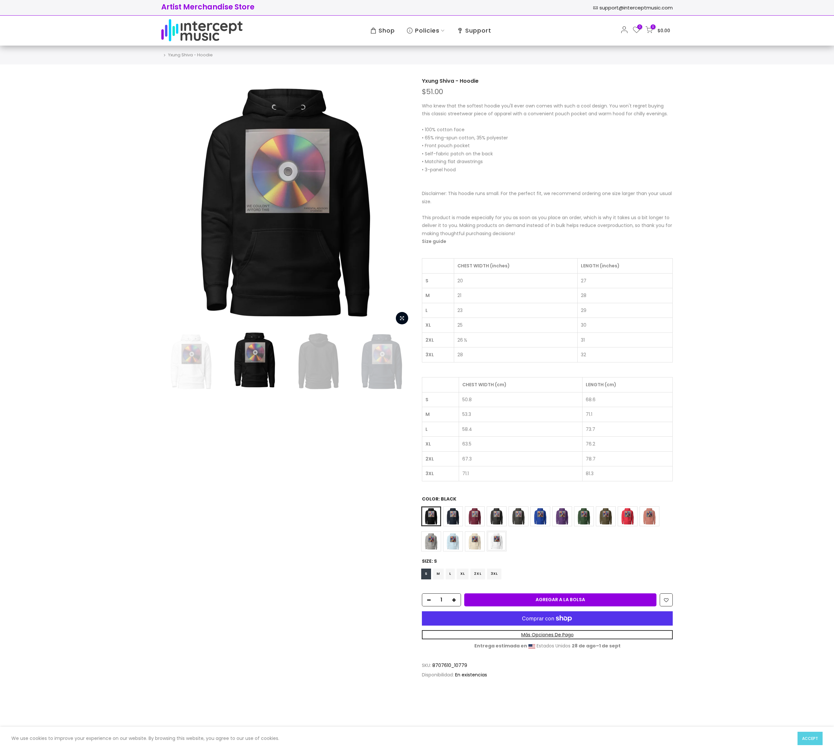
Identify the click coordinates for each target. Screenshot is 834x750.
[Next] (400, 202)
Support (478, 30)
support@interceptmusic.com (636, 7)
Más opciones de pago (547, 634)
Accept (810, 738)
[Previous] (172, 202)
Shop (387, 30)
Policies (427, 30)
